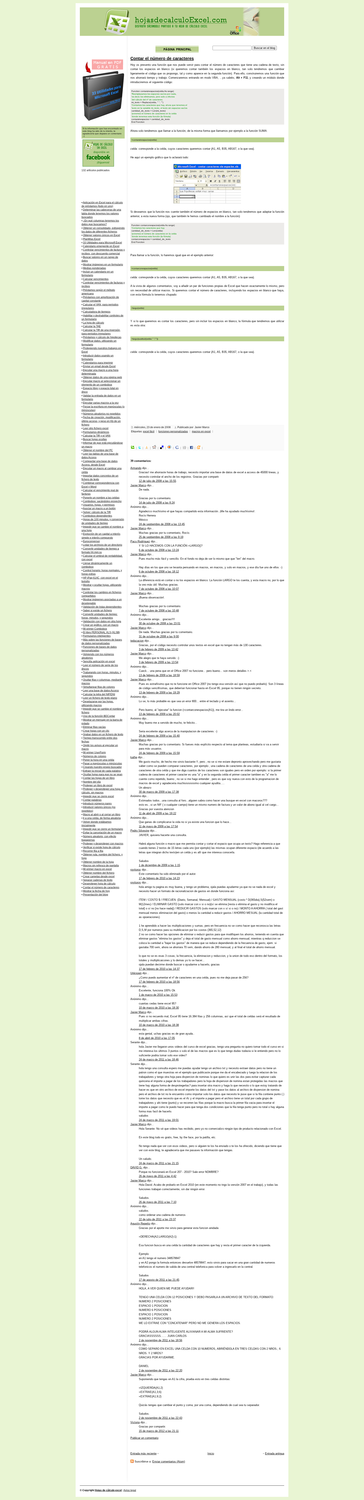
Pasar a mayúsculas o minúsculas (102, 763)
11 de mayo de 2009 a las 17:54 (158, 826)
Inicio (210, 1453)
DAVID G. (136, 1167)
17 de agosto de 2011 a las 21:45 (159, 1279)
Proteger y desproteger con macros (103, 843)
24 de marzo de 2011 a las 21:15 (159, 1163)
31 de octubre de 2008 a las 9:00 (159, 636)
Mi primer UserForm (94, 752)
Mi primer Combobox (95, 629)
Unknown (136, 973)
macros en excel (201, 431)
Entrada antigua (274, 1453)
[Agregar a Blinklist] (170, 448)
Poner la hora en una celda (98, 760)
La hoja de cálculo (93, 322)
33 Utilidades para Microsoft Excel (102, 242)
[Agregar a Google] (178, 448)
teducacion (137, 640)
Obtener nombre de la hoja (98, 862)
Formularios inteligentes (97, 636)
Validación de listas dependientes (102, 607)
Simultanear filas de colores (99, 687)
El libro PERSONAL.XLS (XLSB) (101, 632)
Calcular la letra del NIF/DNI (99, 694)
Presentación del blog (95, 894)
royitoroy (135, 869)
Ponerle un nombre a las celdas (101, 497)
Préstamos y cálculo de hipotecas (102, 337)
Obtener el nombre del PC (98, 450)
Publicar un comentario (144, 1438)
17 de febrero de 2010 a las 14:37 (159, 968)
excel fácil (148, 431)
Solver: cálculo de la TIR (97, 512)
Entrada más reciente (143, 1453)
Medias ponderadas (94, 268)
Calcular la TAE (92, 326)
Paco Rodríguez (140, 541)
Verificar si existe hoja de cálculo (101, 847)
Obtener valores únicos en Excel (101, 235)
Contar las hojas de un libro (99, 778)
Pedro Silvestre (139, 830)
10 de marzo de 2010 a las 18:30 (159, 1007)
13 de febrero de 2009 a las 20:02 (159, 714)
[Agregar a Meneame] (199, 448)
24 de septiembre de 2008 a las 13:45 (162, 524)
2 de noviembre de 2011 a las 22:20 (160, 1370)
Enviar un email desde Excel (99, 366)
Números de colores (94, 756)
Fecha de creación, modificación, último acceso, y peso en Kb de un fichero (101, 421)
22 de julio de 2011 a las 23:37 (157, 1219)
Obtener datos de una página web (102, 377)
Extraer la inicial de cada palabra (102, 771)
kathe (133, 757)
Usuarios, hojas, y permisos (99, 505)
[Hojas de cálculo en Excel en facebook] (98, 166)
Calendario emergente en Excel (101, 246)
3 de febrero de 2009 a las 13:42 (158, 649)
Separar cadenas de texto (97, 880)
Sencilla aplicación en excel (99, 661)
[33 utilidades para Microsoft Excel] (103, 120)
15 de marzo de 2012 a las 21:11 (159, 1431)
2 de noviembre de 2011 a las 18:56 (160, 1340)
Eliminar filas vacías (94, 727)
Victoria (135, 1422)
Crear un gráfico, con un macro (100, 625)
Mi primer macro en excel (97, 869)
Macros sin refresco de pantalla (101, 865)
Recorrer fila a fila (93, 851)
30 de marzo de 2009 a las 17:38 (159, 791)
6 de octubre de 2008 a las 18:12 (159, 571)
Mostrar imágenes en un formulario (103, 264)
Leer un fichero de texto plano (100, 698)
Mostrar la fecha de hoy (96, 891)
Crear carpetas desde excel (99, 876)
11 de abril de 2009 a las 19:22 (157, 813)
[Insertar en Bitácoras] (147, 448)
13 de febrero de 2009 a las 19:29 (159, 692)
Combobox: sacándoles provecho (102, 501)
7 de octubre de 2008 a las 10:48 (159, 610)
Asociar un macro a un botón (99, 508)
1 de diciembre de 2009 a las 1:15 (159, 865)
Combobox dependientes (97, 516)
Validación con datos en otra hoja (102, 621)
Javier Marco (138, 485)
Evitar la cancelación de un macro (102, 832)
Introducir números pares (97, 803)
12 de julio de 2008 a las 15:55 (157, 481)
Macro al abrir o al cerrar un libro (101, 814)
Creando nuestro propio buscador (102, 767)
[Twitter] (140, 448)
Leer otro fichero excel (95, 428)
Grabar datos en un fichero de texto (103, 734)
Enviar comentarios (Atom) (168, 1461)
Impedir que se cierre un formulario (103, 829)
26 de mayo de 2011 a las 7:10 (157, 1202)
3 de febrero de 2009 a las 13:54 (158, 662)
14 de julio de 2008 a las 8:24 (157, 502)
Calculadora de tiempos (96, 311)
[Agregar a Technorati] (133, 448)
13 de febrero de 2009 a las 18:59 (159, 675)
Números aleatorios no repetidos (101, 414)
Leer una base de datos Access (101, 690)
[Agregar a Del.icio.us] (163, 448)
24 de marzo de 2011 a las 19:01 (159, 1120)
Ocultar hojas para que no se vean (102, 774)
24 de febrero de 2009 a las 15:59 (159, 753)
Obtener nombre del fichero (98, 873)
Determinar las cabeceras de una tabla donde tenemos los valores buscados (101, 213)
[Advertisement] (207, 41)
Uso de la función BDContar (99, 716)
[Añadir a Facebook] (192, 448)
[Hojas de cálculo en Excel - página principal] (177, 52)
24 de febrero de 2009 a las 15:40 (159, 735)
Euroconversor (91, 541)
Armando (135, 468)
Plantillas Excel (91, 239)
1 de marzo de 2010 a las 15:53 (158, 994)
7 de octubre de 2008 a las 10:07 (159, 588)
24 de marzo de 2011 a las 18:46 (159, 1059)
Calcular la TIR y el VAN (96, 435)
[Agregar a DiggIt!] (185, 448)
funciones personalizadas (173, 431)
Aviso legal (129, 1490)
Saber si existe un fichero (97, 610)
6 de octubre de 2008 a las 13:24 (159, 550)
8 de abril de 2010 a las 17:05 (157, 1038)
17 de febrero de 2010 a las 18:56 (159, 981)
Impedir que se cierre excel (98, 796)
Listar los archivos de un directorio (102, 545)
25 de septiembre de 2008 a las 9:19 (161, 537)
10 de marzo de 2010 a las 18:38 (159, 1025)
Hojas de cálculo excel (108, 1490)
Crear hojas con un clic (96, 731)
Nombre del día (92, 782)
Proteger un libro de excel (97, 785)
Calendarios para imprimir (98, 363)
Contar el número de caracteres (162, 58)
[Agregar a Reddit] (155, 448)
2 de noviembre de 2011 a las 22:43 (160, 1417)
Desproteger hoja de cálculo (99, 883)
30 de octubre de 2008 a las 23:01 (159, 623)
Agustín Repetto (140, 1223)
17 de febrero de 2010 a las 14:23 (159, 878)
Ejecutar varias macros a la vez (101, 403)
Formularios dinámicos (96, 432)
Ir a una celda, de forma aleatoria (102, 818)
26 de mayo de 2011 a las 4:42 (157, 1176)
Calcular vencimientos (95, 279)
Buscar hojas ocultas (95, 439)
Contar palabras (92, 800)
